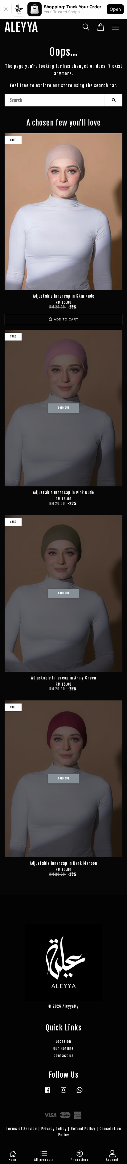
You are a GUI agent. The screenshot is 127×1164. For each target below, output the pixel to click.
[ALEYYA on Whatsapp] (79, 1093)
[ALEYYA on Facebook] (47, 1093)
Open (115, 9)
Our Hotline (63, 1048)
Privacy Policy (54, 1128)
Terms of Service (21, 1128)
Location (63, 1041)
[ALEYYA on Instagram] (63, 1093)
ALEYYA (21, 27)
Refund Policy (83, 1128)
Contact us (64, 1055)
